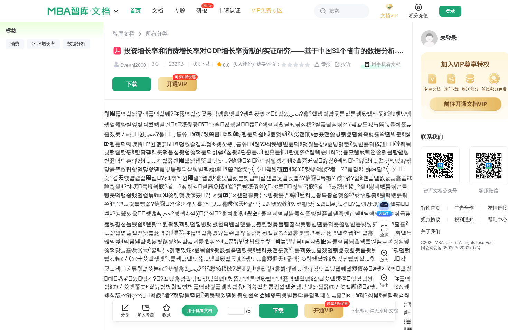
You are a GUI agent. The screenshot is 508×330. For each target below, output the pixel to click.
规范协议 (430, 219)
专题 (179, 10)
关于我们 (430, 231)
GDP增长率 (43, 43)
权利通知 (464, 219)
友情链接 (497, 208)
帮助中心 (497, 219)
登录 (450, 11)
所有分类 (156, 34)
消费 (14, 43)
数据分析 (76, 43)
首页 (135, 10)
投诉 (345, 64)
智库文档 (123, 34)
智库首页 (430, 208)
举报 (325, 64)
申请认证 (229, 10)
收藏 (166, 314)
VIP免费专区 (267, 10)
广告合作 (464, 208)
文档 (157, 10)
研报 (201, 10)
